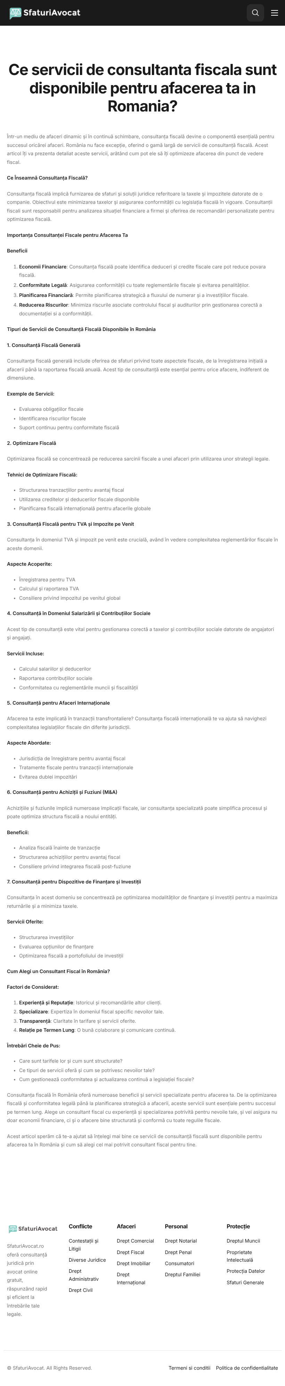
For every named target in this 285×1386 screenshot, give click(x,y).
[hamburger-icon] (274, 13)
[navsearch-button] (255, 13)
